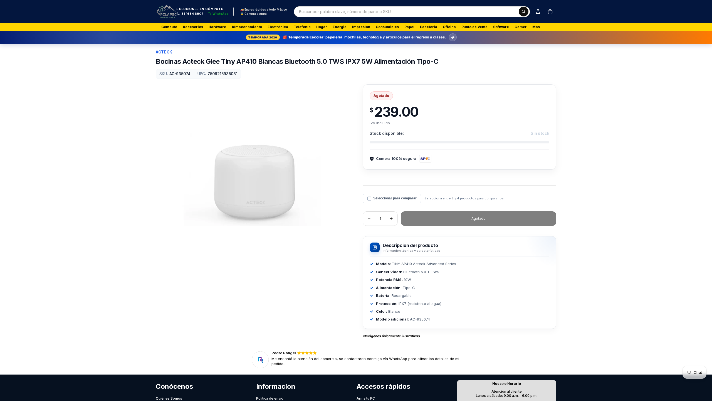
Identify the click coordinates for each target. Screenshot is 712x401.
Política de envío (269, 398)
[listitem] (536, 27)
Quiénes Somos (169, 398)
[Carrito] (550, 12)
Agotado (478, 218)
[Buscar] (523, 11)
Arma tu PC (366, 398)
